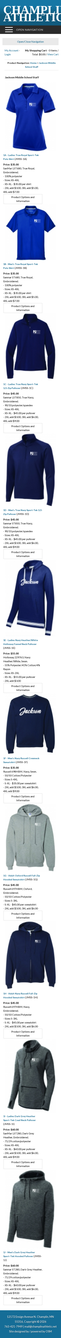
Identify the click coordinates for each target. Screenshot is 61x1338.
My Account (11, 50)
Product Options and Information (22, 198)
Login (8, 54)
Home (33, 63)
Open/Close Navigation (30, 41)
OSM (49, 1331)
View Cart (53, 54)
